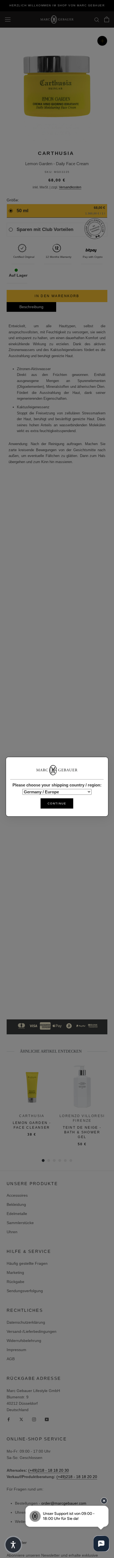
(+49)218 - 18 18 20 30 (48, 1470)
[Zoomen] (102, 41)
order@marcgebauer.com (63, 1503)
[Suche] (96, 19)
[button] (13, 1545)
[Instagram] (34, 1419)
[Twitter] (21, 1419)
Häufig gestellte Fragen (27, 1263)
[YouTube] (47, 1419)
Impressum (16, 1349)
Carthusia (56, 153)
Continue (57, 803)
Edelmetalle (17, 1213)
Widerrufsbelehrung (24, 1340)
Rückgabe (15, 1281)
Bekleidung (16, 1204)
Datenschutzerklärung (26, 1322)
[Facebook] (9, 1419)
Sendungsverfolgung (25, 1291)
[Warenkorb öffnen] (106, 19)
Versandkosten (70, 187)
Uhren (12, 1232)
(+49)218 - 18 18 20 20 (76, 1476)
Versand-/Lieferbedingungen (31, 1331)
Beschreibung (31, 307)
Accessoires (17, 1195)
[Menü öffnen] (8, 19)
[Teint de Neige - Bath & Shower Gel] (82, 1086)
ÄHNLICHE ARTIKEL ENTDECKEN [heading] (51, 1051)
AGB (11, 1359)
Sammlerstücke (20, 1223)
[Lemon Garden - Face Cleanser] (32, 1086)
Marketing (15, 1272)
